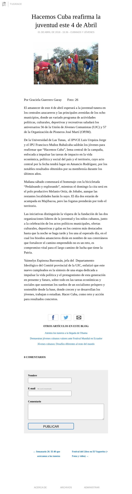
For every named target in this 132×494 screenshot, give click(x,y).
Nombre (32, 375)
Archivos (66, 487)
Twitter (66, 317)
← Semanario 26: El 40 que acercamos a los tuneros (46, 453)
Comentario (34, 401)
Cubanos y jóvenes (82, 32)
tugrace (16, 4)
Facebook (53, 317)
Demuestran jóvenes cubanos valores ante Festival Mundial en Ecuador (66, 338)
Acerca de (40, 487)
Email (79, 317)
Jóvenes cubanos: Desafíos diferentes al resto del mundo (66, 344)
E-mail (40, 388)
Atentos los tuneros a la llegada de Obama (66, 333)
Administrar (91, 487)
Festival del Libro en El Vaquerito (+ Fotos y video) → (90, 453)
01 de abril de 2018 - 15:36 (53, 32)
